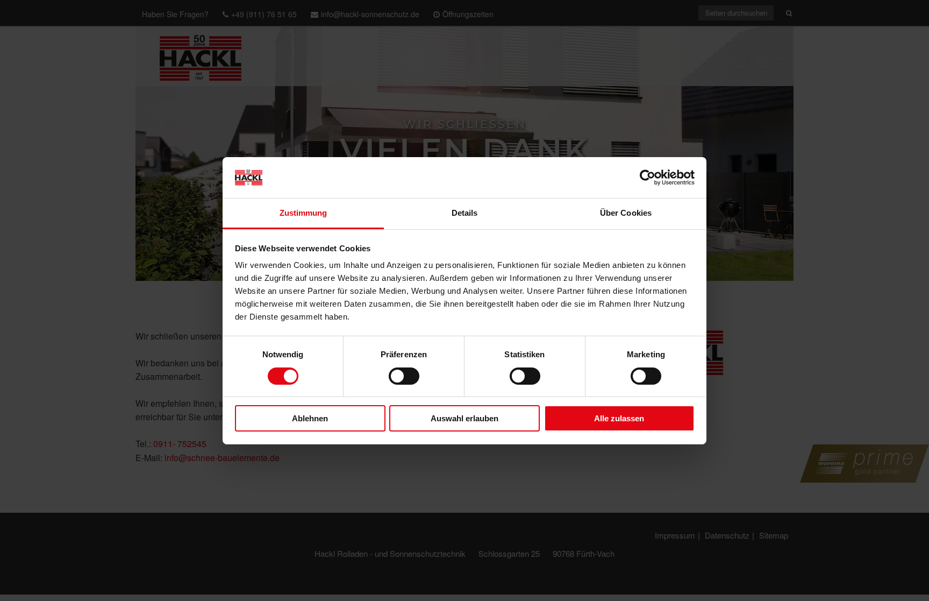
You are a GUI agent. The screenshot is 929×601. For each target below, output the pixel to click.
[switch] (404, 376)
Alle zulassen (619, 418)
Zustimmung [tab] (303, 212)
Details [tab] (465, 212)
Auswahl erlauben (464, 418)
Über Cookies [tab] (626, 212)
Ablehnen (310, 418)
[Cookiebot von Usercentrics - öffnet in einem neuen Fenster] (648, 177)
